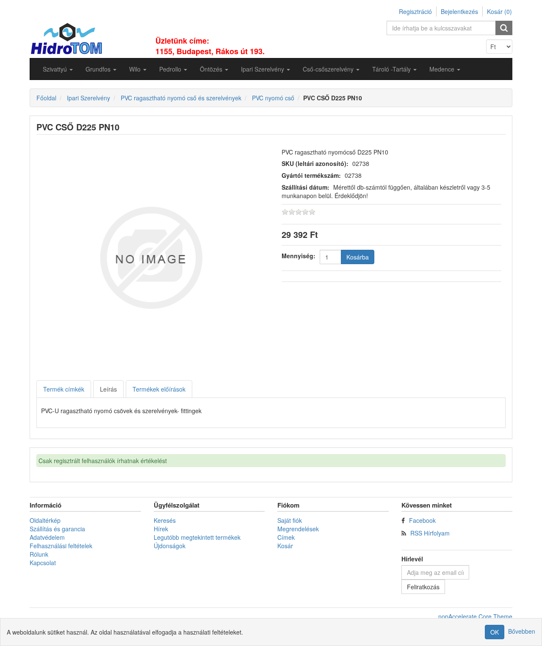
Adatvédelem (47, 537)
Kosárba (357, 257)
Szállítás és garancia (57, 529)
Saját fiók (289, 520)
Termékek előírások (159, 389)
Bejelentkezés (459, 11)
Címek (286, 537)
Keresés (165, 520)
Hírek (161, 529)
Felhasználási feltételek (61, 545)
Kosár (285, 545)
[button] (57, 69)
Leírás (108, 389)
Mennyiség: (298, 255)
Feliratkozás (423, 587)
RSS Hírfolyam (430, 533)
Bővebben (521, 631)
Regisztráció (415, 11)
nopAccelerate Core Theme (475, 616)
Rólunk (39, 554)
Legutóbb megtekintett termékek (197, 537)
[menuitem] (57, 69)
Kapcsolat (43, 562)
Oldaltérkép (45, 520)
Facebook (422, 520)
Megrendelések (298, 529)
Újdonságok (169, 545)
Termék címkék (63, 389)
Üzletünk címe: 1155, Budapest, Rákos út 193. (210, 46)
